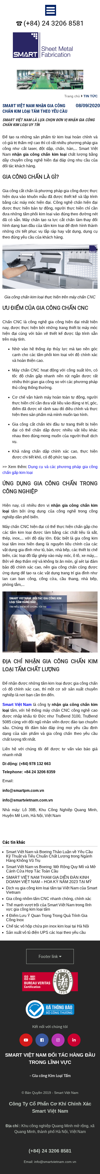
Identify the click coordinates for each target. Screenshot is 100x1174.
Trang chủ (72, 96)
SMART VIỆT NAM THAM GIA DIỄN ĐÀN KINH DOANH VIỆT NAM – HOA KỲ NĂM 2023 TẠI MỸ (49, 879)
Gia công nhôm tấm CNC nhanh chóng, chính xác (48, 899)
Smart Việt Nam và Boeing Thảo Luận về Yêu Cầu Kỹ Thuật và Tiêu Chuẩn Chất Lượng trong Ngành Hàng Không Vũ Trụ (49, 856)
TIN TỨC (90, 96)
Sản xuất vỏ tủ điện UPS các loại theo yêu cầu (46, 932)
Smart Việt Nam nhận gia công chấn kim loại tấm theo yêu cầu (34, 108)
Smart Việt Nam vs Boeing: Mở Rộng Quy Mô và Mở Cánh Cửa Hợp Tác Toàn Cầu (51, 869)
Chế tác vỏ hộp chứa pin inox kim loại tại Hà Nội (47, 926)
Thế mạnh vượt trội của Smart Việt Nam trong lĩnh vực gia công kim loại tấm (49, 907)
